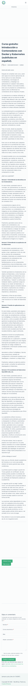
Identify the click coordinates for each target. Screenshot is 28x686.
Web (4, 634)
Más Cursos (6, 564)
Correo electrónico (8, 629)
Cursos (22, 65)
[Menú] (25, 2)
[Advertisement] (14, 23)
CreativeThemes (6, 684)
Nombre (5, 624)
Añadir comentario (8, 639)
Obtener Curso (7, 561)
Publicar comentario (8, 659)
